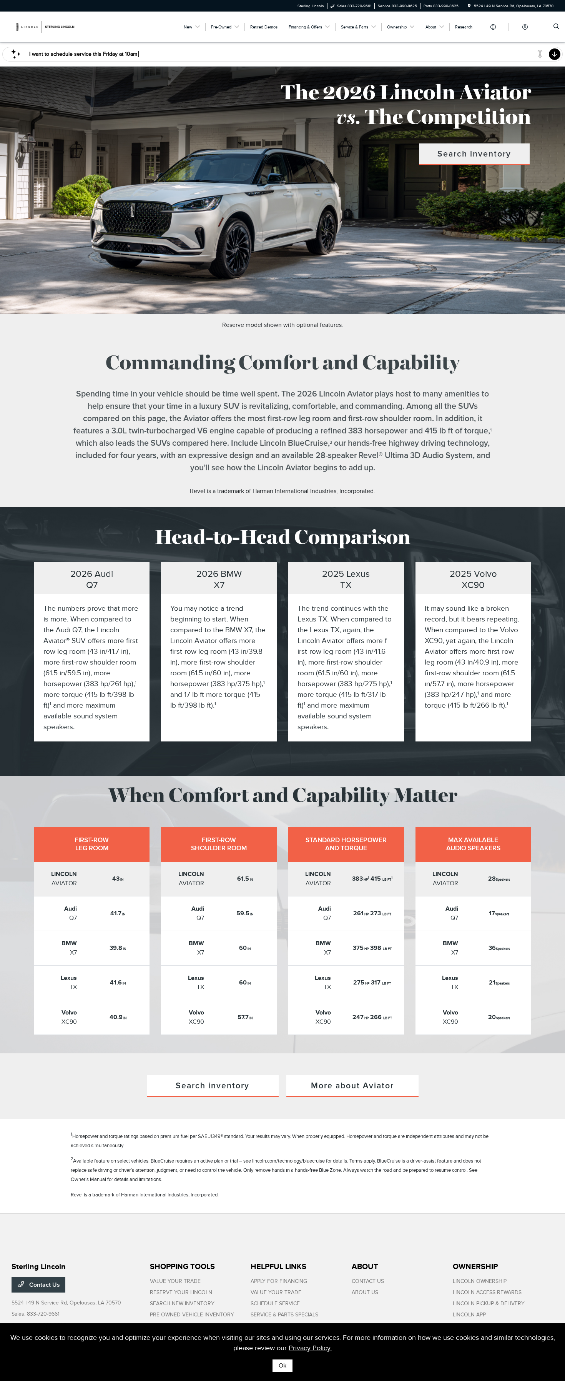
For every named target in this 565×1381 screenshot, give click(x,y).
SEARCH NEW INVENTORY (182, 1303)
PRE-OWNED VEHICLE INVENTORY (192, 1315)
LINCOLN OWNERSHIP (480, 1281)
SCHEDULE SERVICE (275, 1303)
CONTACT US (368, 1281)
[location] (469, 6)
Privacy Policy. (310, 1348)
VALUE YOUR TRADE (175, 1281)
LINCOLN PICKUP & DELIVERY (489, 1303)
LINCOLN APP (469, 1315)
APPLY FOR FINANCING (279, 1281)
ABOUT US (365, 1292)
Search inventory (474, 154)
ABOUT (365, 1266)
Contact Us (44, 1285)
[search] (556, 27)
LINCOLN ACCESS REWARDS (487, 1292)
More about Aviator (352, 1086)
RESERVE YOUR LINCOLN (181, 1292)
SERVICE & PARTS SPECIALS (284, 1315)
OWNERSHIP (475, 1266)
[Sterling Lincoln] (46, 26)
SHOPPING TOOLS (182, 1266)
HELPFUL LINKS (278, 1266)
